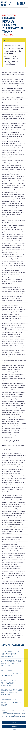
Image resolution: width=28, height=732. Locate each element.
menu (21, 3)
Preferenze (14, 726)
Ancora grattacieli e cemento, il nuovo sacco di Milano (11, 702)
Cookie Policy (14, 729)
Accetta (14, 722)
